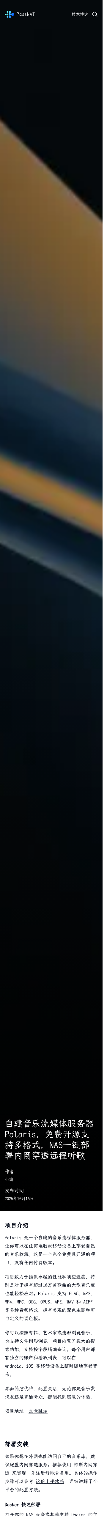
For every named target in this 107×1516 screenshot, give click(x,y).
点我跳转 (38, 1411)
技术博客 (80, 14)
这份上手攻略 (50, 1481)
